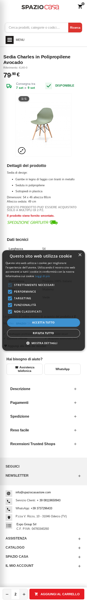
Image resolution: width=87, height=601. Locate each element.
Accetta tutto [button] (43, 322)
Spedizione (19, 416)
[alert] (43, 300)
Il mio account (19, 565)
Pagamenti (19, 403)
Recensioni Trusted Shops (32, 444)
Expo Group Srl (26, 524)
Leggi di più (42, 276)
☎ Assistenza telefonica (24, 369)
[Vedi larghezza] (21, 150)
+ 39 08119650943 (48, 500)
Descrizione (20, 389)
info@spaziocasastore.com (33, 492)
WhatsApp (63, 369)
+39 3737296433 (41, 508)
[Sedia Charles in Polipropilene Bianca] (43, 124)
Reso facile (19, 430)
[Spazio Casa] (40, 6)
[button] (43, 343)
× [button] (79, 255)
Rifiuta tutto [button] (43, 333)
